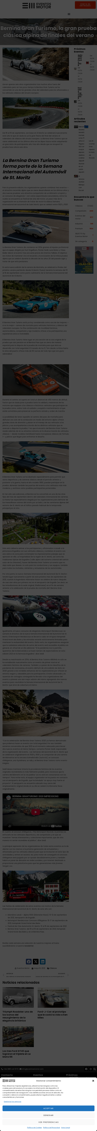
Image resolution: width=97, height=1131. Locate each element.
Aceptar (48, 1108)
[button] (93, 1081)
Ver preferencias (48, 1122)
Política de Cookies (34, 1127)
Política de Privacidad (51, 1127)
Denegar (49, 1115)
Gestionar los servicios (12, 1101)
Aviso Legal (65, 1127)
